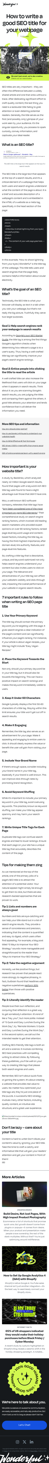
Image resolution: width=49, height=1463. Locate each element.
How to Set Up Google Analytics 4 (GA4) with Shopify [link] (25, 1277)
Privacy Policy (33, 1451)
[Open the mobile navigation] (46, 4)
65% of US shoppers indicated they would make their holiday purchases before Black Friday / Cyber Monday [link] (24, 1336)
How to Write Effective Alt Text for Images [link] (18, 441)
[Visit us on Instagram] (17, 1443)
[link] (9, 4)
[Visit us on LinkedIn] (32, 1443)
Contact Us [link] (36, 4)
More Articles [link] (13, 1176)
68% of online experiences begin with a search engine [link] (23, 453)
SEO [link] (3, 1162)
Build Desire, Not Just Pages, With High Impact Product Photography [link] (24, 1215)
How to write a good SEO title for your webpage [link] (24, 22)
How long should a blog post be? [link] (14, 429)
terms (5, 1451)
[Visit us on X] (24, 1443)
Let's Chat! (24, 1425)
